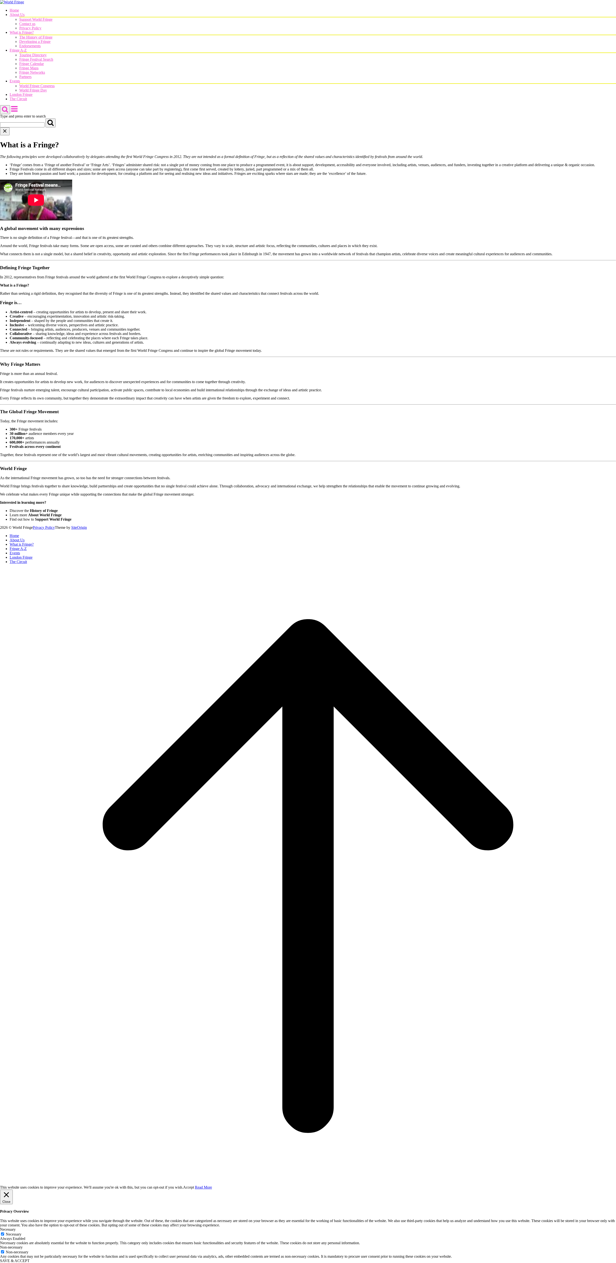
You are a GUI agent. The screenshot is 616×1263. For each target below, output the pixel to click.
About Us (17, 15)
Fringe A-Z (18, 50)
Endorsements (30, 46)
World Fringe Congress (37, 86)
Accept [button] (188, 1187)
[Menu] (14, 111)
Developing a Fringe (35, 41)
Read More (203, 1187)
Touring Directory (33, 55)
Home (14, 10)
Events (15, 81)
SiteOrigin (79, 527)
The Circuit (18, 99)
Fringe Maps (28, 68)
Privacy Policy (30, 28)
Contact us (27, 24)
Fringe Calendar (31, 64)
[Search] (50, 122)
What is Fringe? (22, 32)
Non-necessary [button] (11, 1247)
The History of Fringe (35, 37)
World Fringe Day (33, 90)
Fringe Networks (32, 72)
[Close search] (5, 131)
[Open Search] (5, 109)
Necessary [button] (8, 1229)
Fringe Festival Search (36, 59)
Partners (25, 77)
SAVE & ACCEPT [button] (15, 1261)
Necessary (13, 1234)
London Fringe (21, 94)
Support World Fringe (35, 19)
